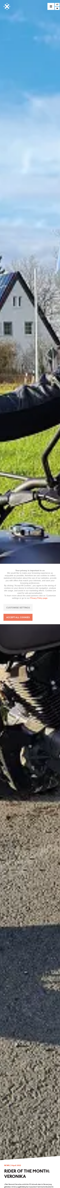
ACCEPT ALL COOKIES (18, 617)
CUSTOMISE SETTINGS (18, 607)
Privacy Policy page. (39, 598)
